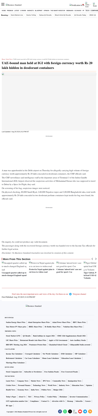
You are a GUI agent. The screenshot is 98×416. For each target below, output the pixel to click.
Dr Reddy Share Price (53, 326)
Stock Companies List (14, 371)
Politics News (46, 389)
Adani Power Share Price (61, 322)
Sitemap (70, 401)
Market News (35, 381)
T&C (30, 396)
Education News (78, 385)
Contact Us (45, 401)
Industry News (64, 385)
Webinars (69, 10)
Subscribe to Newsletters (33, 371)
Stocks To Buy (31, 15)
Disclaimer (63, 396)
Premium (10, 10)
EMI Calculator (66, 353)
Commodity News (59, 381)
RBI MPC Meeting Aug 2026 (16, 344)
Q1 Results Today (80, 15)
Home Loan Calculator (50, 358)
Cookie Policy (52, 396)
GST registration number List (17, 401)
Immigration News (74, 381)
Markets (30, 10)
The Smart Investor (57, 10)
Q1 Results (27, 336)
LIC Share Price (12, 340)
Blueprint (38, 10)
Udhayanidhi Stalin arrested (80, 344)
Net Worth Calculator (50, 353)
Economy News (23, 389)
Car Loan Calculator (32, 358)
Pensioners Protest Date (37, 344)
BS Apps (9, 405)
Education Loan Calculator (71, 358)
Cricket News (11, 385)
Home (4, 10)
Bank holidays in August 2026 (44, 336)
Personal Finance (24, 385)
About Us (22, 396)
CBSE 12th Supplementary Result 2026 (71, 336)
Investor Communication (79, 396)
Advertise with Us (58, 401)
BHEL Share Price (35, 326)
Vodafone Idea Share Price (72, 326)
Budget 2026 (57, 389)
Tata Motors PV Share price (16, 326)
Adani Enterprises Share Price (39, 322)
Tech (87, 10)
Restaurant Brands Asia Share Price (33, 340)
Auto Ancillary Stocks (78, 340)
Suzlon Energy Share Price (15, 322)
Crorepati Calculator (32, 353)
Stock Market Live (17, 15)
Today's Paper (11, 396)
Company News (22, 381)
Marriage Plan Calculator (15, 362)
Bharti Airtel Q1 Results (63, 15)
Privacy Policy (39, 396)
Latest (16, 10)
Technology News (39, 385)
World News (52, 385)
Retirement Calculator (14, 358)
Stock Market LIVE (13, 336)
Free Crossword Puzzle (69, 371)
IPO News (46, 381)
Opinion (46, 10)
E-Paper (23, 10)
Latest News (10, 381)
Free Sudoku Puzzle (51, 371)
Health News (10, 389)
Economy (78, 10)
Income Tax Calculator (14, 353)
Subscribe (79, 401)
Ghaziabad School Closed (58, 344)
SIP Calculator (80, 353)
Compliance (34, 401)
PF (83, 10)
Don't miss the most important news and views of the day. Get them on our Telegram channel (49, 294)
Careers (88, 401)
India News (9, 59)
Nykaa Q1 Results (45, 15)
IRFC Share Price (79, 322)
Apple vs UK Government (58, 340)
